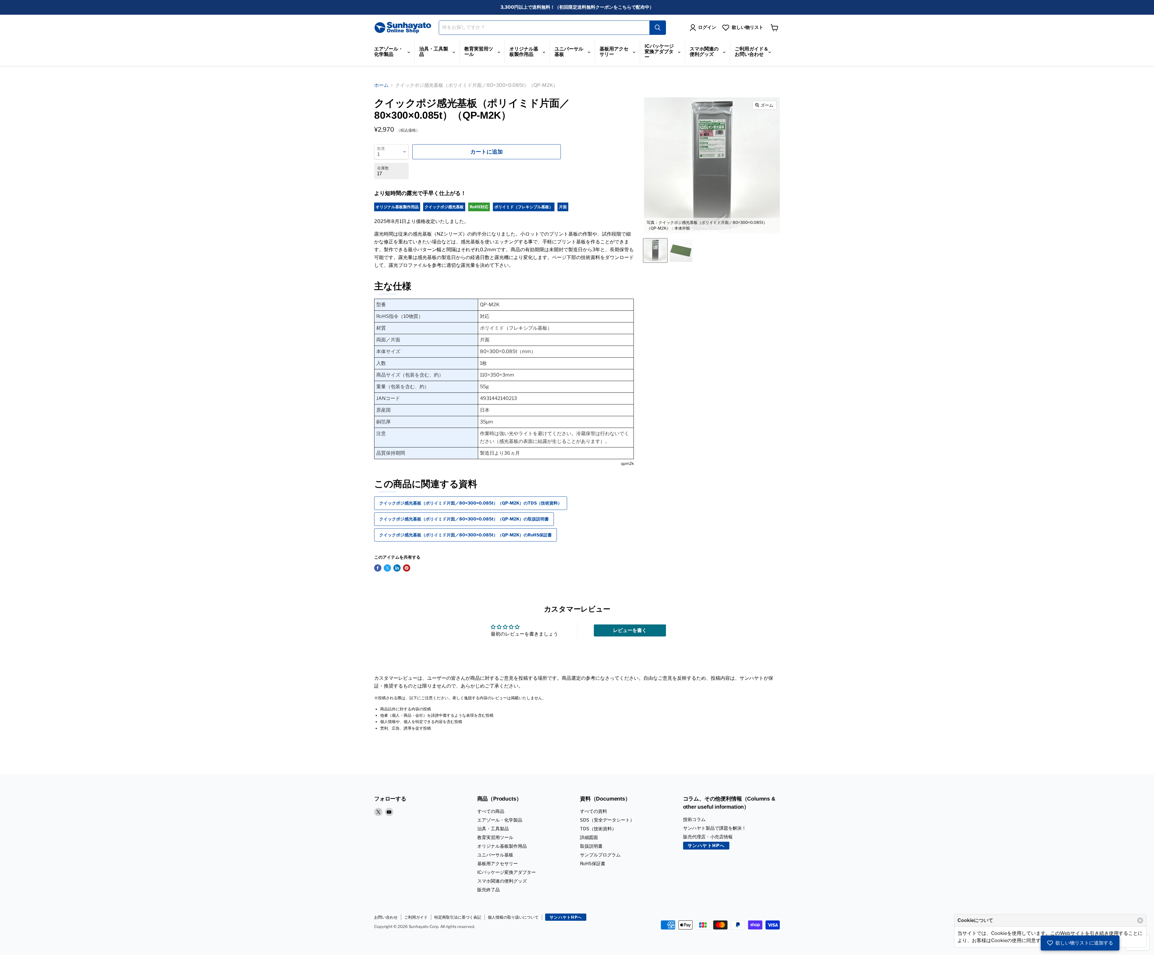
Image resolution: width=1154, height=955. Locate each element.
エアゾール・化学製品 (388, 51)
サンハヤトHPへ (706, 845)
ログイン (707, 27)
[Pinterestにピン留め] (406, 568)
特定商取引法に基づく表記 (457, 917)
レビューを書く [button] (630, 630)
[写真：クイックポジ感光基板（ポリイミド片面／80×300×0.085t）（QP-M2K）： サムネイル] (681, 250)
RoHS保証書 (592, 863)
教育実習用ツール (478, 51)
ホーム (381, 85)
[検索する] (657, 28)
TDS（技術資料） (598, 828)
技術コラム (694, 819)
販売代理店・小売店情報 (708, 837)
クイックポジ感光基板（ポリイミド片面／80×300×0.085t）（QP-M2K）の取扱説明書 (464, 518)
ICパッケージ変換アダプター (659, 51)
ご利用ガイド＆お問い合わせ (751, 51)
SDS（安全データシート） (607, 820)
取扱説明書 (591, 846)
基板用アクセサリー (614, 51)
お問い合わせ (386, 917)
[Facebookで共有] (377, 568)
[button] (1080, 942)
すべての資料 (593, 811)
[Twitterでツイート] (387, 568)
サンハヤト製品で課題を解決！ (714, 828)
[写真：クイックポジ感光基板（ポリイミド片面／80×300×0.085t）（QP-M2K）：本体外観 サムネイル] (655, 250)
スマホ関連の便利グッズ (704, 51)
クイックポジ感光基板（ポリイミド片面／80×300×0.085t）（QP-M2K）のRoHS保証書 (465, 534)
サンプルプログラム (600, 855)
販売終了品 (488, 889)
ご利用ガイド (416, 917)
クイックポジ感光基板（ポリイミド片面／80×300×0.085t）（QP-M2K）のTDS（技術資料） (470, 502)
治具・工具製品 (433, 51)
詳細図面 (589, 837)
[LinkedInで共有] (397, 568)
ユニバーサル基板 (568, 51)
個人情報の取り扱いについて (513, 917)
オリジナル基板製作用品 (523, 51)
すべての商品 (490, 811)
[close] (1140, 920)
